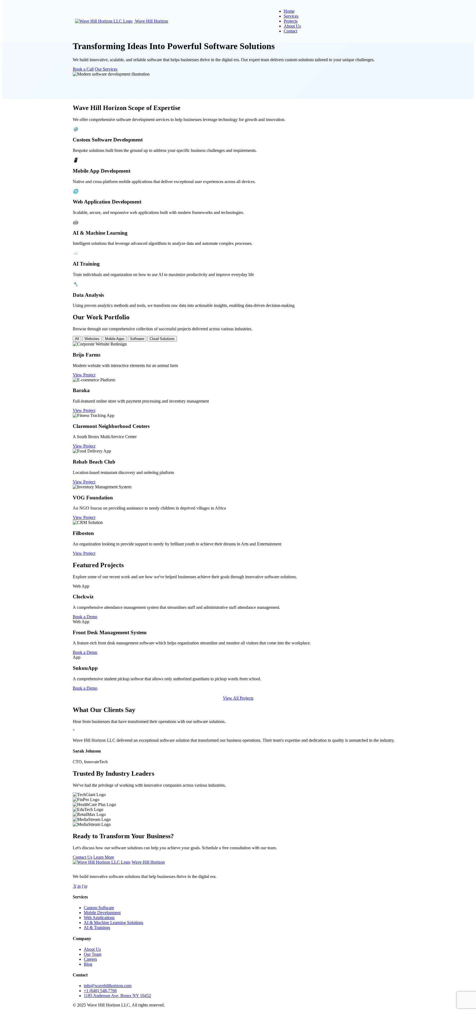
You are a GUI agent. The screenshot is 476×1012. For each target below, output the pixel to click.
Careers (90, 959)
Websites (92, 339)
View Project (84, 375)
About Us (292, 26)
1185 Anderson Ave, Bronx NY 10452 (117, 995)
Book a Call (83, 69)
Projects (291, 21)
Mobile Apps (115, 339)
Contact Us (82, 857)
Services (291, 16)
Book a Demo (85, 616)
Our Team (92, 954)
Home (289, 11)
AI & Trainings (97, 927)
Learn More (103, 857)
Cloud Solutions (162, 339)
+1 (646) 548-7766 (100, 990)
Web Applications (99, 917)
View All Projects (238, 698)
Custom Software (99, 907)
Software (137, 339)
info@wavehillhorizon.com (107, 985)
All (77, 339)
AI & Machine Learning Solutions (113, 922)
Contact (290, 31)
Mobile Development (102, 912)
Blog (88, 964)
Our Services (106, 69)
